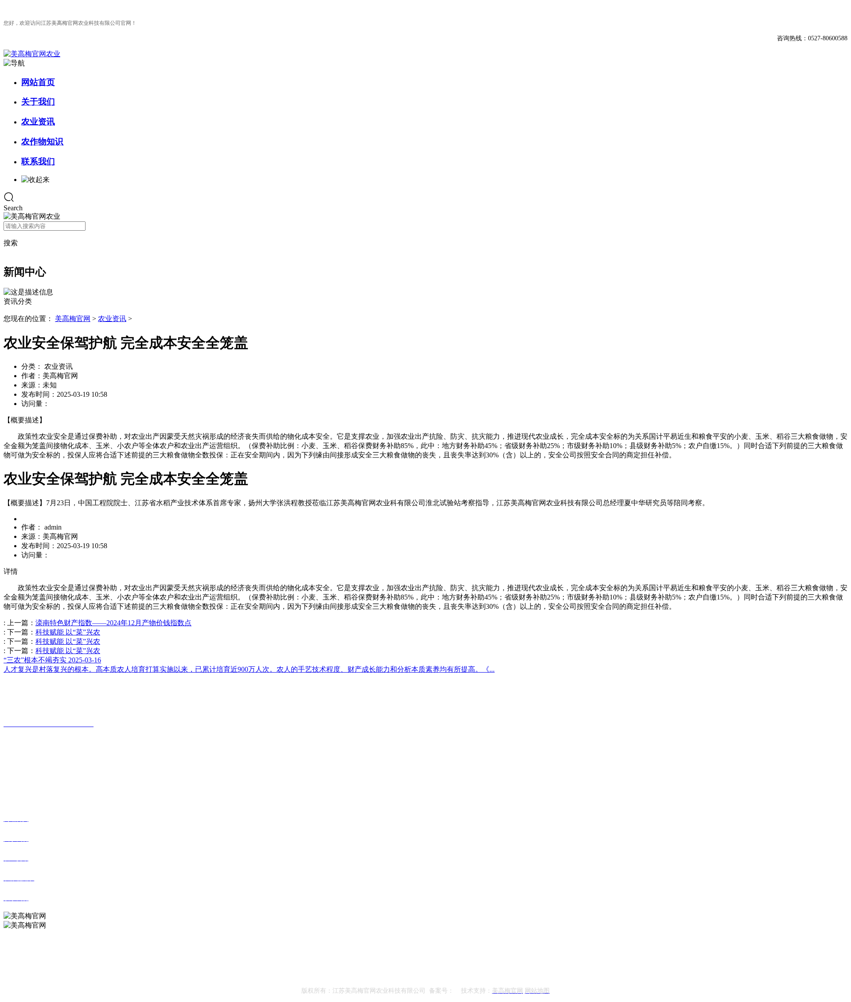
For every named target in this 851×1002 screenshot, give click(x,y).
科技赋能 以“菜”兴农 (67, 632)
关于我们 (38, 101)
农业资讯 (38, 121)
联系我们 (38, 161)
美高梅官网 (72, 318)
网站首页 (38, 82)
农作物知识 (42, 141)
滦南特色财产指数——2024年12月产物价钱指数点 (113, 623)
